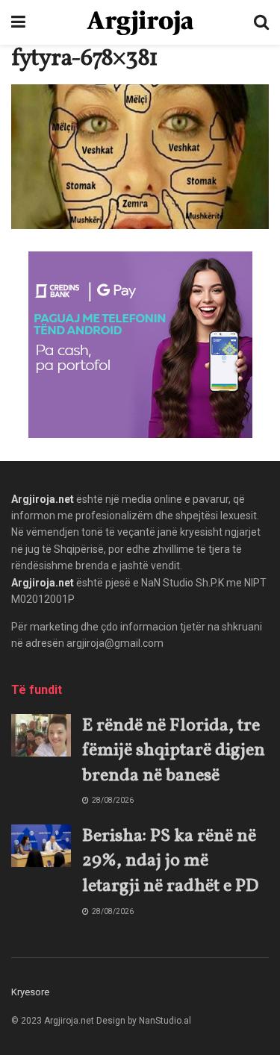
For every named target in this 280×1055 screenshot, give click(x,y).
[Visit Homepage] (140, 22)
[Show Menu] (18, 22)
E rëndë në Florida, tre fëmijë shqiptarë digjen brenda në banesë (173, 751)
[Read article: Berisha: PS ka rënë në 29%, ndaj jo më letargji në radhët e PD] (41, 845)
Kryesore (30, 992)
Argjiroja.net (42, 499)
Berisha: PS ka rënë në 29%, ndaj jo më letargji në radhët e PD (170, 861)
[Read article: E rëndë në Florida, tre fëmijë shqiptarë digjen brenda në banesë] (41, 735)
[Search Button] (261, 22)
